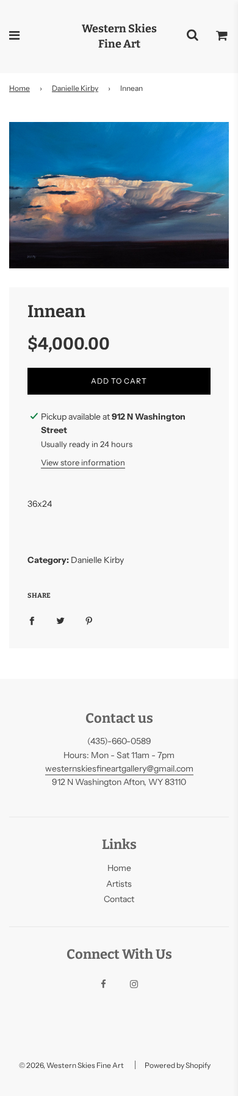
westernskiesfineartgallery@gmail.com (119, 768)
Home (19, 88)
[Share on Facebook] (31, 620)
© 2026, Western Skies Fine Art (71, 1065)
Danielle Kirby (75, 88)
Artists (119, 883)
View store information (83, 462)
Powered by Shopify (178, 1065)
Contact (119, 899)
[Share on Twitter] (60, 620)
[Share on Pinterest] (89, 620)
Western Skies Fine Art (119, 36)
